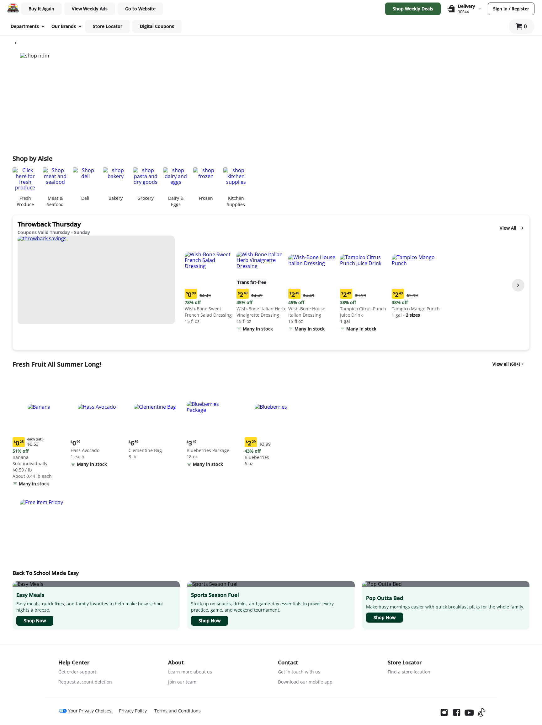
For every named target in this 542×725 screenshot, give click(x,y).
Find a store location (409, 672)
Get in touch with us (299, 672)
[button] (209, 281)
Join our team (182, 682)
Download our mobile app (305, 682)
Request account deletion (85, 682)
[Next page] (518, 285)
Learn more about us (190, 672)
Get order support (77, 672)
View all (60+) (506, 364)
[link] (89, 9)
